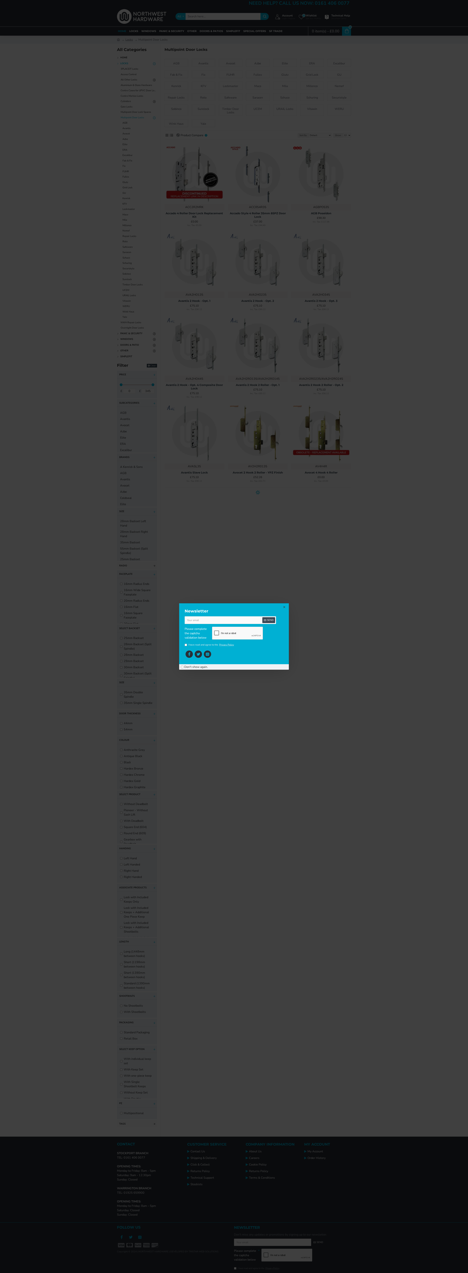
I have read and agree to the (211, 644)
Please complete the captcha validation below (196, 633)
